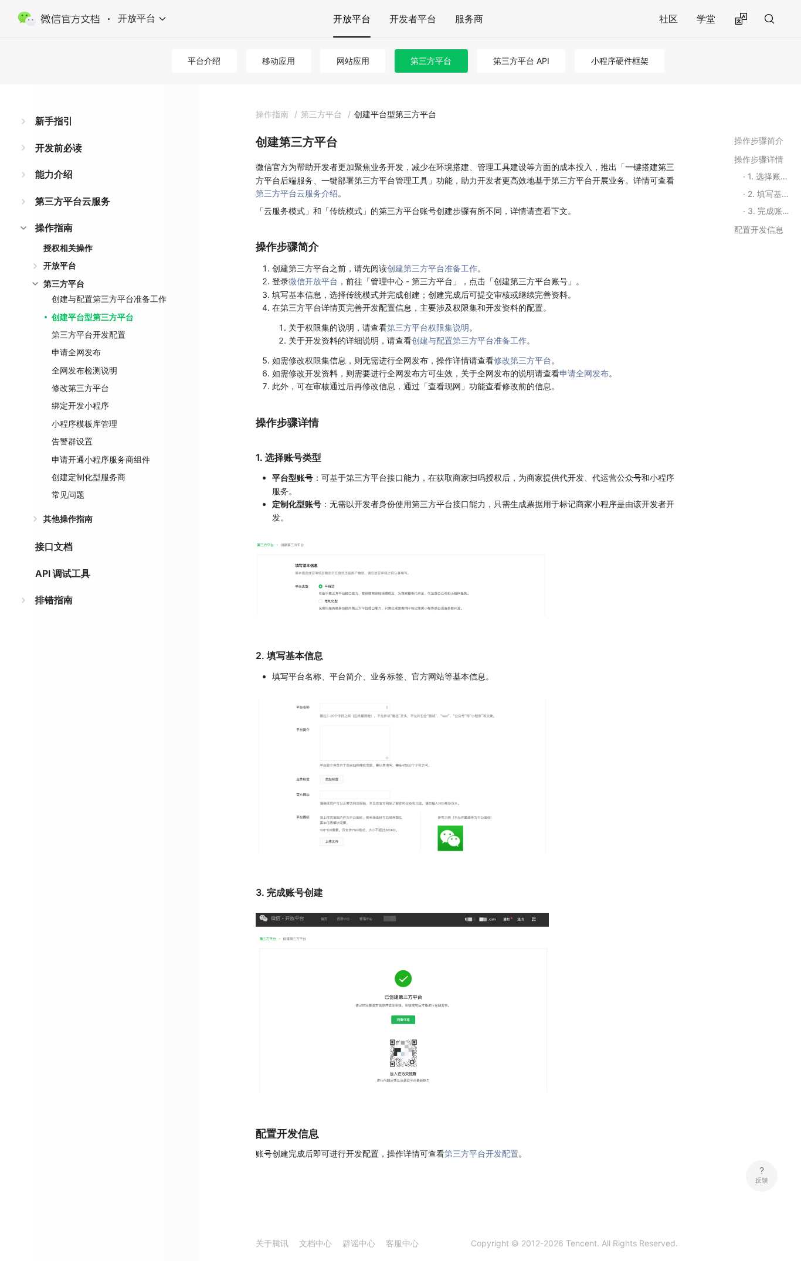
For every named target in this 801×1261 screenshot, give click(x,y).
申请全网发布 (76, 352)
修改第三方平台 (80, 388)
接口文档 (54, 546)
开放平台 (352, 19)
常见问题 (68, 494)
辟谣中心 (358, 1243)
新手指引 (54, 121)
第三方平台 (431, 61)
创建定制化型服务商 (88, 477)
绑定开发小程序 (80, 405)
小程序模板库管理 (84, 424)
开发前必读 (58, 148)
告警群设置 (72, 441)
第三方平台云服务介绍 (297, 193)
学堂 (706, 19)
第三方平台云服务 (72, 201)
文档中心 (315, 1243)
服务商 (469, 19)
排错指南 (54, 600)
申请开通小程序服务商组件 (101, 459)
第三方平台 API (521, 61)
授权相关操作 (68, 248)
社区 (668, 19)
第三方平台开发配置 (88, 334)
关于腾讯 (272, 1243)
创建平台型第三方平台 (93, 317)
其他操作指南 (68, 519)
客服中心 (402, 1243)
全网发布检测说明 (84, 370)
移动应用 (278, 61)
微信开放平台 (313, 281)
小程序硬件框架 (620, 61)
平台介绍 (204, 61)
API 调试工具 (62, 573)
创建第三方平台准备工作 (432, 268)
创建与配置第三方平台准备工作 (109, 299)
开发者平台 (412, 19)
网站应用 (353, 61)
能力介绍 (54, 174)
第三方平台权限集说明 (428, 327)
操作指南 (54, 227)
